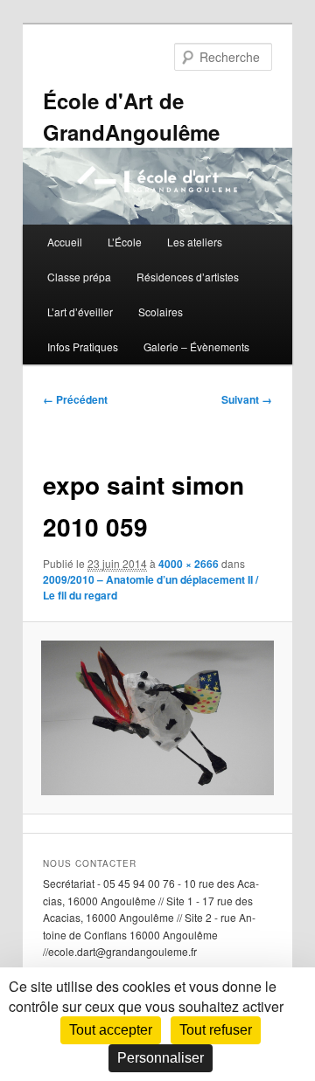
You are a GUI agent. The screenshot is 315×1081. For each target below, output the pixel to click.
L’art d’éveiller (80, 311)
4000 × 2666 (188, 564)
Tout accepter (110, 1029)
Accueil (64, 241)
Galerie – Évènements (196, 346)
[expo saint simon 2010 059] (157, 718)
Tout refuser (215, 1029)
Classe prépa (79, 276)
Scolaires (160, 311)
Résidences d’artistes (187, 276)
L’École (125, 241)
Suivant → (246, 399)
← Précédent (75, 399)
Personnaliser (160, 1057)
